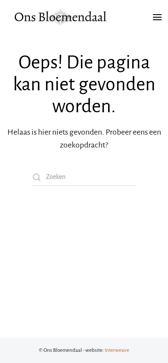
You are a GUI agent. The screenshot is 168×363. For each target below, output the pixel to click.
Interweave (117, 350)
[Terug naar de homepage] (60, 17)
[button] (157, 17)
